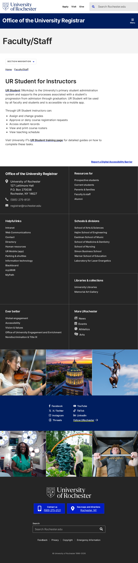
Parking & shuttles (15, 256)
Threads (57, 420)
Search (36, 523)
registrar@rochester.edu (25, 206)
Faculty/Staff (21, 69)
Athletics (84, 329)
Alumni (78, 199)
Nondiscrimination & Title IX (21, 337)
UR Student (12, 90)
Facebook (57, 406)
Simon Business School (87, 251)
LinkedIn (82, 415)
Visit (73, 6)
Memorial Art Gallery (86, 291)
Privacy (55, 539)
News (82, 318)
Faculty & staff (82, 194)
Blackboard (12, 265)
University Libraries (85, 287)
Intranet (9, 227)
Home (8, 69)
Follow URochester (83, 420)
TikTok (80, 410)
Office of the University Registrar (43, 20)
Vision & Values (14, 327)
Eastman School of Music (89, 237)
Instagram (58, 415)
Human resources (15, 246)
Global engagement (16, 318)
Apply (65, 6)
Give (81, 6)
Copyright (68, 539)
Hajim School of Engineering (90, 232)
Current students (84, 184)
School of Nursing (84, 246)
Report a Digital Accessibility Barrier (111, 161)
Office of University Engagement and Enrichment (33, 332)
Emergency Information (88, 539)
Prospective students (86, 180)
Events (82, 324)
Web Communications (18, 232)
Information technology (19, 260)
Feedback (42, 539)
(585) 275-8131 (20, 200)
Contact (9, 237)
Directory (10, 241)
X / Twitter (58, 410)
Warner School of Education (90, 256)
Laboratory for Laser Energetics (92, 260)
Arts (82, 334)
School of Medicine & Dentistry (92, 241)
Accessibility (12, 322)
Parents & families (84, 189)
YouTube (82, 406)
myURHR (10, 270)
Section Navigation (19, 61)
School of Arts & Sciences (89, 227)
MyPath (9, 274)
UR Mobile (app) (14, 251)
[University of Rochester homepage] (19, 7)
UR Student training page (46, 140)
